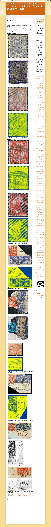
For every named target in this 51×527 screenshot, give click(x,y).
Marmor (41, 200)
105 (36, 82)
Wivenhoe (37, 272)
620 (37, 117)
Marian (37, 200)
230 (42, 90)
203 (42, 88)
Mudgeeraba (37, 211)
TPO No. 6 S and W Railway (41, 262)
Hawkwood (41, 178)
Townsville (42, 257)
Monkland (41, 204)
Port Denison (39, 227)
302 (40, 95)
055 (43, 78)
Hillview (38, 180)
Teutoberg (40, 252)
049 (38, 78)
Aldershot (37, 124)
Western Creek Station (38, 271)
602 (37, 116)
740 (36, 123)
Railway (41, 232)
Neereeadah (39, 214)
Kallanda (40, 186)
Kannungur (40, 187)
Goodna (41, 173)
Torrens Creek (39, 257)
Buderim (38, 139)
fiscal (43, 166)
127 (39, 83)
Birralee (42, 132)
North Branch (43, 217)
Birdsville (39, 132)
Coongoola (37, 152)
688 (38, 121)
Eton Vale (41, 164)
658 (42, 119)
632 (40, 118)
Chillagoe (37, 146)
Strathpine (43, 248)
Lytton (38, 197)
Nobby (41, 216)
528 (36, 111)
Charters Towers (42, 145)
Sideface (37, 242)
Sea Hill (40, 241)
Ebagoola (41, 161)
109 (40, 82)
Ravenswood (37, 234)
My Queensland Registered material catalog (40, 293)
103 (42, 81)
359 (40, 99)
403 (39, 102)
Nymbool (42, 220)
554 (43, 112)
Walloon (43, 267)
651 (39, 119)
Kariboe (43, 187)
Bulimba (43, 139)
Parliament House (42, 223)
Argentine (37, 126)
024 (42, 76)
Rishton (39, 237)
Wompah (41, 272)
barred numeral (11, 495)
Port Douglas (42, 227)
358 (39, 99)
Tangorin (41, 250)
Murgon (37, 212)
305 (42, 95)
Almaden (43, 124)
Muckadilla (43, 210)
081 (39, 80)
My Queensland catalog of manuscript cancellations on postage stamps (40, 295)
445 (36, 105)
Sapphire (37, 241)
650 (38, 119)
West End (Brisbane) (38, 269)
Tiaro (38, 255)
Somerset (42, 243)
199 (39, 88)
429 (38, 104)
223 (37, 90)
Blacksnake (41, 133)
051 (40, 78)
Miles (41, 202)
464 (43, 106)
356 (38, 99)
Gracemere (43, 174)
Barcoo (41, 128)
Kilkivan (38, 188)
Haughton (39, 178)
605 (40, 116)
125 (37, 83)
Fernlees (37, 166)
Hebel (43, 178)
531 (39, 111)
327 (38, 97)
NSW (39, 219)
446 (37, 105)
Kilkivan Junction (40, 188)
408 (43, 102)
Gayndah (43, 169)
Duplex (39, 160)
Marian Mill (39, 200)
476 (38, 107)
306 (43, 95)
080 (38, 80)
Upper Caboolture (38, 265)
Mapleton (43, 199)
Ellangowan (39, 162)
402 (38, 102)
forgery (41, 167)
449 (38, 105)
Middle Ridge (37, 202)
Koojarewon (41, 190)
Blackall (38, 133)
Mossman (43, 205)
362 (42, 99)
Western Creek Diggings (41, 270)
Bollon (43, 134)
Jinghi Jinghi (40, 185)
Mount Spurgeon (38, 209)
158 (42, 85)
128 (40, 83)
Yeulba (37, 277)
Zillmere (42, 277)
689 (39, 121)
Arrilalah (40, 126)
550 (40, 112)
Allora (41, 124)
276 (43, 93)
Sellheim (42, 241)
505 (40, 109)
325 (36, 97)
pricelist (41, 229)
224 (38, 90)
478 (40, 107)
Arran (38, 126)
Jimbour (37, 185)
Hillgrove (37, 180)
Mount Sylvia (41, 209)
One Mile (37, 221)
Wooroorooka (43, 274)
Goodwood (43, 173)
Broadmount (43, 138)
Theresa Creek (38, 253)
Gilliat (43, 171)
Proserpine (43, 229)
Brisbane (37, 138)
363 (43, 99)
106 (37, 82)
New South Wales (42, 215)
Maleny (37, 199)
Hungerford (37, 181)
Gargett (39, 169)
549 (39, 112)
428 (37, 104)
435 (42, 104)
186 (43, 87)
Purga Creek (42, 230)
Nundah (40, 220)
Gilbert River (37, 171)
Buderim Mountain (40, 139)
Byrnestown (39, 141)
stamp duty (43, 246)
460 (40, 106)
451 (40, 105)
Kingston (37, 190)
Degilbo (43, 156)
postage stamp (21, 495)
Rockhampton (42, 238)
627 (43, 117)
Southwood (37, 245)
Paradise (39, 223)
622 (39, 117)
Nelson (40, 214)
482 (43, 107)
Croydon (38, 154)
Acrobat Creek (42, 123)
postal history (24, 495)
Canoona (39, 143)
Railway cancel (29, 495)
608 (42, 116)
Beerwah (39, 131)
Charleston (37, 145)
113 (43, 82)
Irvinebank (40, 183)
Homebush (41, 180)
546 (36, 112)
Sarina (38, 241)
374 (37, 100)
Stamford (41, 246)
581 (42, 114)
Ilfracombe (39, 181)
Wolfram (39, 272)
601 (36, 116)
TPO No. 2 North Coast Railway (41, 259)
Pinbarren (43, 225)
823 (39, 123)
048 (37, 78)
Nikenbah (40, 216)
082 (40, 80)
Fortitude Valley (40, 168)
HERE (16, 25)
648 (36, 119)
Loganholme (43, 195)
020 (40, 76)
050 (39, 78)
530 (38, 111)
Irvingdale (42, 183)
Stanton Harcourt (42, 247)
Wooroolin (40, 274)
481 (42, 107)
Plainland (41, 226)
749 (37, 123)
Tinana (39, 255)
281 (40, 94)
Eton (39, 164)
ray (43, 234)
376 (39, 100)
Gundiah (39, 176)
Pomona (37, 227)
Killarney (43, 188)
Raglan (39, 232)
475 (37, 107)
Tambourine (39, 250)
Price (39, 229)
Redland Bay (37, 235)
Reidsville (42, 236)
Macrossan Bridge (38, 198)
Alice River (40, 124)
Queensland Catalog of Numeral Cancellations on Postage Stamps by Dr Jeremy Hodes (25, 6)
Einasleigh (37, 162)
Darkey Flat (37, 156)
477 (39, 107)
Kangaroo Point (42, 186)
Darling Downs (40, 156)
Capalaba (43, 143)
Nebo (36, 214)
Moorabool (37, 205)
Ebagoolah (43, 161)
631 (39, 118)
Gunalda (37, 176)
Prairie (37, 229)
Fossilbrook (43, 168)
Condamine (43, 150)
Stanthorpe (40, 247)
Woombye (37, 274)
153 (38, 85)
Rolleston (42, 239)
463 (42, 106)
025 (43, 76)
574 (36, 114)
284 (42, 94)
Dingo (41, 157)
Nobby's (43, 216)
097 (37, 81)
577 (39, 114)
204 (43, 88)
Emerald (42, 162)
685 (36, 121)
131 (42, 83)
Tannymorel (43, 250)
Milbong (40, 202)
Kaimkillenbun (37, 186)
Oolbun (41, 221)
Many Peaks (41, 199)
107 (38, 82)
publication (37, 230)
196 (36, 88)
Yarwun (38, 276)
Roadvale (43, 237)
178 (36, 87)
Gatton (41, 169)
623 (40, 117)
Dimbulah (40, 157)
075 (36, 80)
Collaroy (43, 148)
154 (39, 85)
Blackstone (43, 133)
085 (42, 80)
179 (37, 87)
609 (43, 116)
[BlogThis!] (17, 494)
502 (37, 109)
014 (37, 76)
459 (39, 106)
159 (43, 85)
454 (42, 105)
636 (43, 118)
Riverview (41, 237)
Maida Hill (41, 198)
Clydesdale (37, 148)
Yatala (40, 276)
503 (38, 109)
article (41, 126)
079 (37, 80)
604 (39, 116)
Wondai (43, 272)
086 (43, 80)
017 (39, 76)
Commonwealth (38, 149)
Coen (41, 148)
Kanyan (41, 187)
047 (36, 78)
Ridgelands (37, 237)
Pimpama (19, 495)
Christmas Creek (42, 146)
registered (40, 235)
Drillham (37, 159)
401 (37, 102)
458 (38, 106)
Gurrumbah (41, 176)
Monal (37, 204)
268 (36, 93)
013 (36, 76)
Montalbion (43, 204)
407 (42, 102)
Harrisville (37, 178)
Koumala (43, 190)
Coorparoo (43, 152)
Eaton (38, 161)
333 (42, 97)
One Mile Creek (39, 221)
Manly (38, 199)
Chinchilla (39, 146)
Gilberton (39, 171)
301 (39, 95)
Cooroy (41, 152)
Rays (40, 40)
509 (43, 109)
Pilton (39, 225)
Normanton (40, 217)
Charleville (39, 145)
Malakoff (43, 198)
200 (40, 88)
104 (43, 81)
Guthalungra (43, 176)
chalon (41, 144)
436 (43, 104)
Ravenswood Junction (41, 234)
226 (39, 90)
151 (36, 85)
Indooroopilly (43, 181)
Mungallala (43, 211)
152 (37, 85)
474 (36, 107)
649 (37, 119)
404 (40, 102)
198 (38, 88)
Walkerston (37, 267)
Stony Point (40, 248)
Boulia (40, 136)
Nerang (41, 214)
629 (37, 118)
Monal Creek (39, 204)
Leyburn (37, 193)
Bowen (41, 136)
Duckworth (41, 159)
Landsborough (39, 192)
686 (37, 121)
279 (38, 94)
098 (38, 81)
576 (38, 114)
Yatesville (42, 276)
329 (40, 97)
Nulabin (43, 219)
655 (40, 119)
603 (38, 116)
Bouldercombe (37, 136)
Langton (42, 192)
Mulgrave (39, 211)
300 (38, 95)
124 (36, 83)
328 (39, 97)
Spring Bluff (43, 245)
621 (38, 117)
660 (43, 119)
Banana (37, 128)
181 (39, 87)
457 (37, 106)
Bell (40, 131)
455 (43, 105)
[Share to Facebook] (19, 494)
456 (36, 106)
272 (40, 93)
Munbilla (41, 211)
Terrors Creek (37, 252)
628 (36, 118)
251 (37, 92)
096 (36, 81)
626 (42, 117)
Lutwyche (37, 197)
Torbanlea (37, 257)
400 (36, 102)
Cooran (39, 152)
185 (42, 87)
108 (39, 82)
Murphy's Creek (39, 212)
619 (36, 117)
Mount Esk (39, 207)
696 (43, 121)
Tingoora (43, 255)
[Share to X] (18, 494)
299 (37, 95)
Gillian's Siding (41, 171)
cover (15, 495)
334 (43, 97)
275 (42, 93)
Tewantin (42, 252)
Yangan (37, 276)
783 (38, 123)
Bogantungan (14, 495)
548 (38, 112)
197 (37, 88)
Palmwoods (37, 223)
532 (40, 111)
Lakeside (37, 192)
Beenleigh (37, 131)
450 (39, 105)
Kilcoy (36, 188)
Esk (38, 164)
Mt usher (41, 210)
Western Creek (37, 270)
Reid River (40, 236)
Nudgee (41, 219)
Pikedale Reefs (37, 225)
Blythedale (37, 134)
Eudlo (42, 164)
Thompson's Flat (42, 253)
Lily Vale (41, 193)
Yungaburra (40, 277)
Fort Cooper (37, 168)
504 (39, 109)
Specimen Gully (40, 245)
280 (39, 94)
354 (36, 99)
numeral (17, 495)
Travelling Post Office (39, 264)
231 (43, 90)
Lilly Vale (39, 193)
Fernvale (39, 166)
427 (36, 104)
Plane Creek (43, 226)
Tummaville (43, 264)
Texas (43, 252)
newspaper (37, 216)
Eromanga (37, 164)
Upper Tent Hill (41, 265)
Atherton (43, 126)
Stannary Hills (37, 247)
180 (38, 87)
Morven (41, 205)
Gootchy (37, 174)
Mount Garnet (41, 207)
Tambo (37, 250)
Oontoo (43, 221)
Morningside (39, 205)
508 (42, 109)
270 (38, 93)
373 (36, 100)
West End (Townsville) (42, 269)
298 (36, 95)
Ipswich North (37, 183)
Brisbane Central (39, 138)
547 (37, 112)
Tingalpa (41, 255)
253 (39, 92)
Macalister (43, 197)
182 (40, 87)
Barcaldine (39, 128)
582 (43, 114)
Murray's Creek (42, 212)
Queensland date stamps (39, 294)
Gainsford (37, 169)
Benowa (43, 131)
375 (38, 100)
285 (43, 94)
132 (43, 83)
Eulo (43, 164)
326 (37, 97)
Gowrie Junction (40, 174)
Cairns (43, 141)
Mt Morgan (39, 210)
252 (38, 92)
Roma (43, 239)
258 (43, 92)
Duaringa (39, 159)
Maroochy (43, 200)
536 (43, 111)
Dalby (40, 155)
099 (39, 81)
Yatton (43, 276)
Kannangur (37, 187)
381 (43, 100)
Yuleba (38, 277)
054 (42, 78)
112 (42, 82)
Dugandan (43, 159)
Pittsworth (39, 226)
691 (40, 121)
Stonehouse (37, 248)
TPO (43, 257)
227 (40, 90)
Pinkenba (37, 226)
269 (37, 93)
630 (38, 118)
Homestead (43, 180)
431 (40, 104)
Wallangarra (40, 267)
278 (37, 94)
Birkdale (40, 132)
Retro (43, 236)
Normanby (38, 217)
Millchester (43, 202)
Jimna (38, 185)
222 (36, 90)
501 (36, 109)
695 (42, 121)
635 (42, 118)
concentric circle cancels (39, 150)
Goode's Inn (39, 173)
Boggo (42, 134)
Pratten (38, 229)
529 (37, 111)
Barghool (43, 128)
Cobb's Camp (40, 148)
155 (40, 85)
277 (36, 94)
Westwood (43, 271)
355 (37, 99)
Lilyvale (43, 193)
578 (40, 114)
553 (42, 112)
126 (38, 83)
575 (37, 114)
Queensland (27, 495)
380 (42, 100)
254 (40, 92)
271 (39, 93)
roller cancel (40, 239)
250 (36, 92)
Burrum (37, 141)
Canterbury (41, 143)
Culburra (40, 154)
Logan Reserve (39, 195)
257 (42, 92)
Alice (38, 124)
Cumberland (43, 154)
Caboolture (41, 141)
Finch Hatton (41, 166)
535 (42, 111)
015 (38, 76)
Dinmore (43, 157)
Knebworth (39, 190)
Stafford (39, 246)
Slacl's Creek (39, 243)
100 (40, 81)
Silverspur (37, 243)
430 (39, 104)
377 (40, 100)
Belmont (41, 131)
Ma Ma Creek (41, 197)
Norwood (37, 219)
